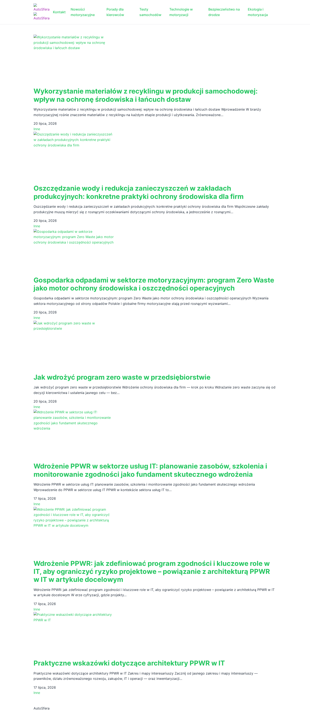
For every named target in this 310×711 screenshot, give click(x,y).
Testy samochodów (150, 12)
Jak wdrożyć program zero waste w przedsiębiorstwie (122, 377)
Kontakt (59, 12)
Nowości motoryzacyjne (83, 12)
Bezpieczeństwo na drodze (224, 12)
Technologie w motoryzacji (181, 12)
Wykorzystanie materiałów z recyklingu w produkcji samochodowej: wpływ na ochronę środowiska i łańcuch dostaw (146, 95)
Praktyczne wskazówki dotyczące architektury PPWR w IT (129, 663)
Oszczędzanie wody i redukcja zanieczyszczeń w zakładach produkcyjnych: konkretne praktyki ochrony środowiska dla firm (139, 192)
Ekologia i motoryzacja (258, 12)
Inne (37, 129)
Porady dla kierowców (115, 12)
